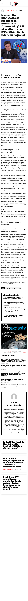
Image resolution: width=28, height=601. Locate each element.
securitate (19, 288)
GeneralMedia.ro (11, 598)
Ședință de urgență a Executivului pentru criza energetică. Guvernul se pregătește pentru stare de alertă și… (13, 367)
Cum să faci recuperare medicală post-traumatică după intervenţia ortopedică (13, 303)
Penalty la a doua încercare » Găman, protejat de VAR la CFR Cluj (13, 315)
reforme (13, 288)
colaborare (8, 288)
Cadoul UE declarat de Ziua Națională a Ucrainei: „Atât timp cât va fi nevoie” (13, 298)
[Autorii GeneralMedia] (2, 10)
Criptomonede (24, 352)
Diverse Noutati (6, 60)
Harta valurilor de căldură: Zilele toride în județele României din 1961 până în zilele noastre (13, 548)
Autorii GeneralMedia (9, 10)
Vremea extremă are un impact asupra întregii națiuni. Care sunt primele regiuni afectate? (13, 385)
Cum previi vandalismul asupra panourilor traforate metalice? (12, 380)
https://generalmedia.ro (14, 407)
